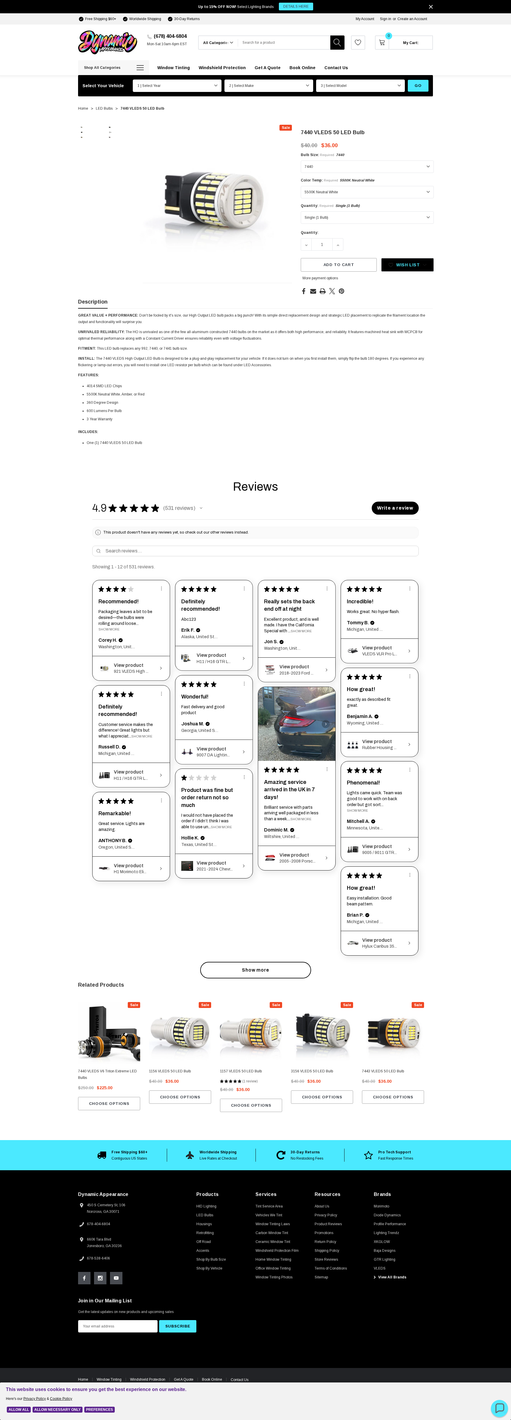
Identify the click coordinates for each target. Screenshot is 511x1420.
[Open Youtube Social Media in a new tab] (116, 1278)
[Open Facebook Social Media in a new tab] (84, 1278)
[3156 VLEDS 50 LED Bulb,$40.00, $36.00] (322, 1033)
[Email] (313, 291)
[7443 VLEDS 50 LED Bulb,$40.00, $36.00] (393, 1033)
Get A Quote (183, 1379)
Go (418, 85)
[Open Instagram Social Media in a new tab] (100, 1278)
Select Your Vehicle (103, 85)
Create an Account (412, 19)
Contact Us (239, 1380)
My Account (365, 19)
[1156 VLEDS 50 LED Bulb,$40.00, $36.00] (180, 1033)
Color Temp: (337, 180)
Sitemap (321, 1277)
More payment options (320, 278)
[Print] (323, 291)
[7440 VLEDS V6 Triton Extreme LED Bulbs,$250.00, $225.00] (109, 1033)
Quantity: (330, 206)
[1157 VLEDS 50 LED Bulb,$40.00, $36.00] (251, 1033)
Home (83, 1379)
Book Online (212, 1379)
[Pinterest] (342, 291)
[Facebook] (304, 291)
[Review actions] (161, 588)
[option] (122, 1155)
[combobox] (284, 42)
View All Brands (391, 1277)
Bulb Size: (322, 155)
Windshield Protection (147, 1379)
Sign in (385, 19)
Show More (108, 629)
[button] (201, 508)
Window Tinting (109, 1379)
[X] (332, 291)
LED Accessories (257, 365)
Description (93, 302)
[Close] (431, 6)
